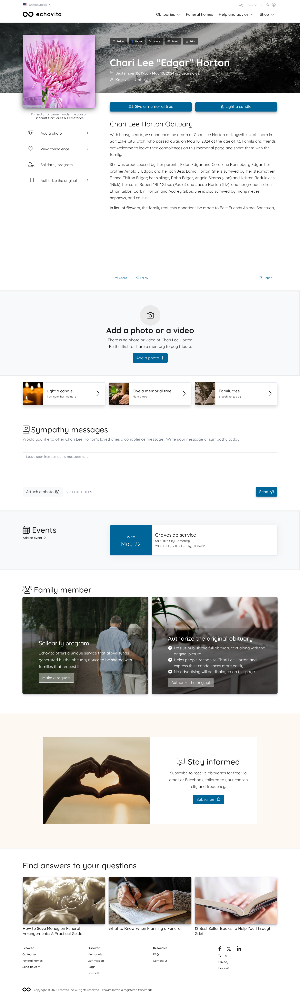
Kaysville (123, 79)
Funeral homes (199, 14)
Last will (93, 973)
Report (268, 278)
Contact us (255, 5)
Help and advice (234, 14)
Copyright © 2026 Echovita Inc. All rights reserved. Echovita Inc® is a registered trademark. (93, 990)
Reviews (223, 968)
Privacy (223, 962)
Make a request (56, 677)
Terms (222, 955)
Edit (274, 40)
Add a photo (147, 357)
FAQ (240, 5)
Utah (137, 79)
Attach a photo (40, 491)
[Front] (42, 14)
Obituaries (165, 14)
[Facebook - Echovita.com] (219, 949)
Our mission (96, 961)
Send (263, 491)
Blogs (91, 967)
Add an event (32, 538)
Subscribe (206, 799)
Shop (264, 14)
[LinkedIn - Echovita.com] (239, 949)
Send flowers (31, 967)
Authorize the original (190, 682)
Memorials (95, 954)
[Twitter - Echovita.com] (228, 949)
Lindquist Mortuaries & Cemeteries (58, 118)
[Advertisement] (193, 245)
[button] (37, 5)
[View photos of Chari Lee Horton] (59, 71)
